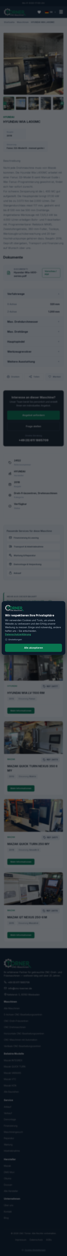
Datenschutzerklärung (18, 634)
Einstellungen (15, 639)
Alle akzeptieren (33, 647)
